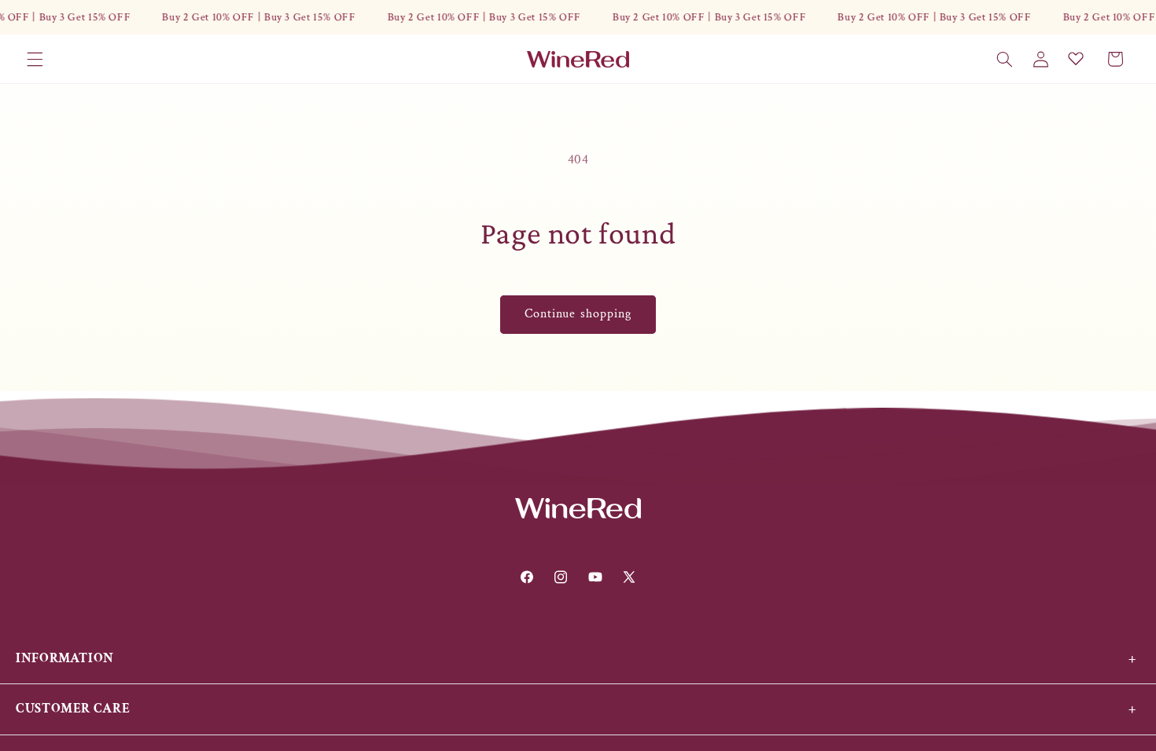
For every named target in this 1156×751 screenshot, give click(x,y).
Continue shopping (578, 314)
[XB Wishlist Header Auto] (1075, 58)
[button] (35, 59)
